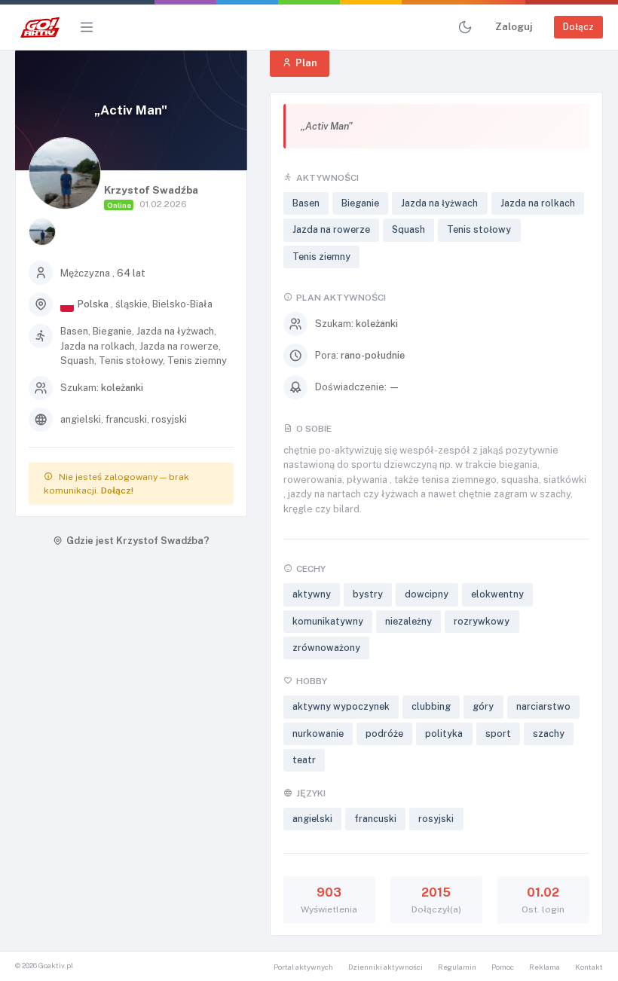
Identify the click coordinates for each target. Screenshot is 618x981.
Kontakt (589, 967)
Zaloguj (513, 26)
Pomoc (502, 967)
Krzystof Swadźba (151, 190)
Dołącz (578, 26)
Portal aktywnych (303, 967)
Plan (306, 63)
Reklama (544, 967)
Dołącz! (117, 490)
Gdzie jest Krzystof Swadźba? (138, 540)
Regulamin (457, 967)
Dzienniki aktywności (385, 967)
